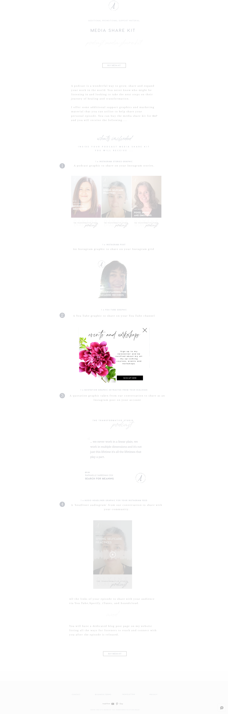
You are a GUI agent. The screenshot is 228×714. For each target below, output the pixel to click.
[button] (145, 330)
